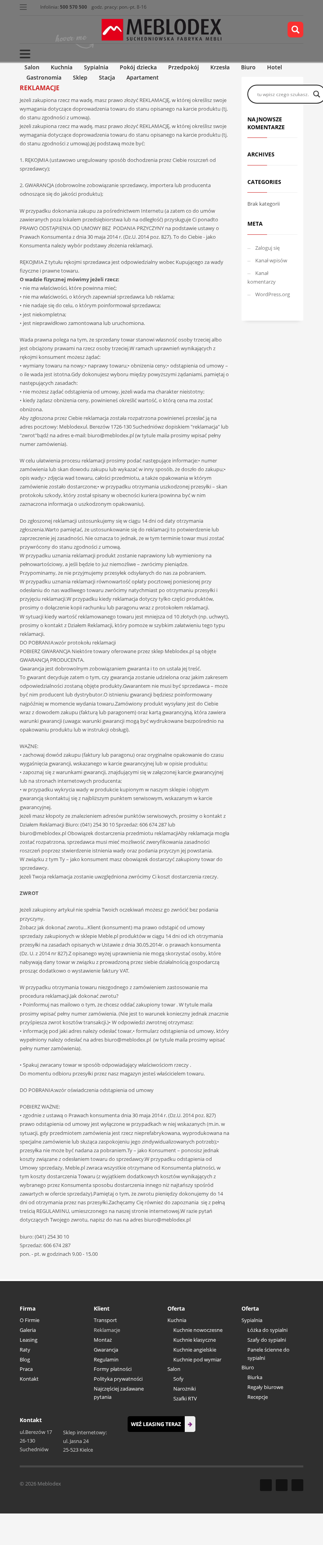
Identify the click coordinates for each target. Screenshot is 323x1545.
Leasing (28, 1339)
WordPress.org (272, 294)
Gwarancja (106, 1349)
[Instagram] (49, 29)
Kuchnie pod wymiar (197, 1359)
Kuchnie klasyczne (194, 1339)
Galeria (28, 1329)
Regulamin (106, 1359)
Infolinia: (63, 7)
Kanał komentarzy (261, 277)
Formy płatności (113, 1368)
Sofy (178, 1378)
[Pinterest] (37, 29)
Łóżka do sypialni (267, 1329)
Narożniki (184, 1388)
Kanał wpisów (271, 260)
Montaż (103, 1339)
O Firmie (29, 1320)
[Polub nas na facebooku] (266, 1485)
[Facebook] (26, 29)
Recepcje (257, 1396)
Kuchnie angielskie (194, 1349)
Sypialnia (251, 1320)
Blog (25, 1359)
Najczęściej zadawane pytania (119, 1392)
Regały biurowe (265, 1387)
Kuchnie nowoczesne (198, 1329)
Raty (25, 1349)
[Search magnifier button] (316, 94)
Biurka (254, 1377)
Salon (173, 1368)
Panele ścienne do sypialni (268, 1353)
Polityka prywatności (118, 1378)
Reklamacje (107, 1329)
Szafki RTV (185, 1398)
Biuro (247, 1367)
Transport (105, 1320)
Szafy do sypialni (266, 1339)
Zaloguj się (267, 247)
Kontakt (29, 1378)
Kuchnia (176, 1320)
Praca (26, 1368)
